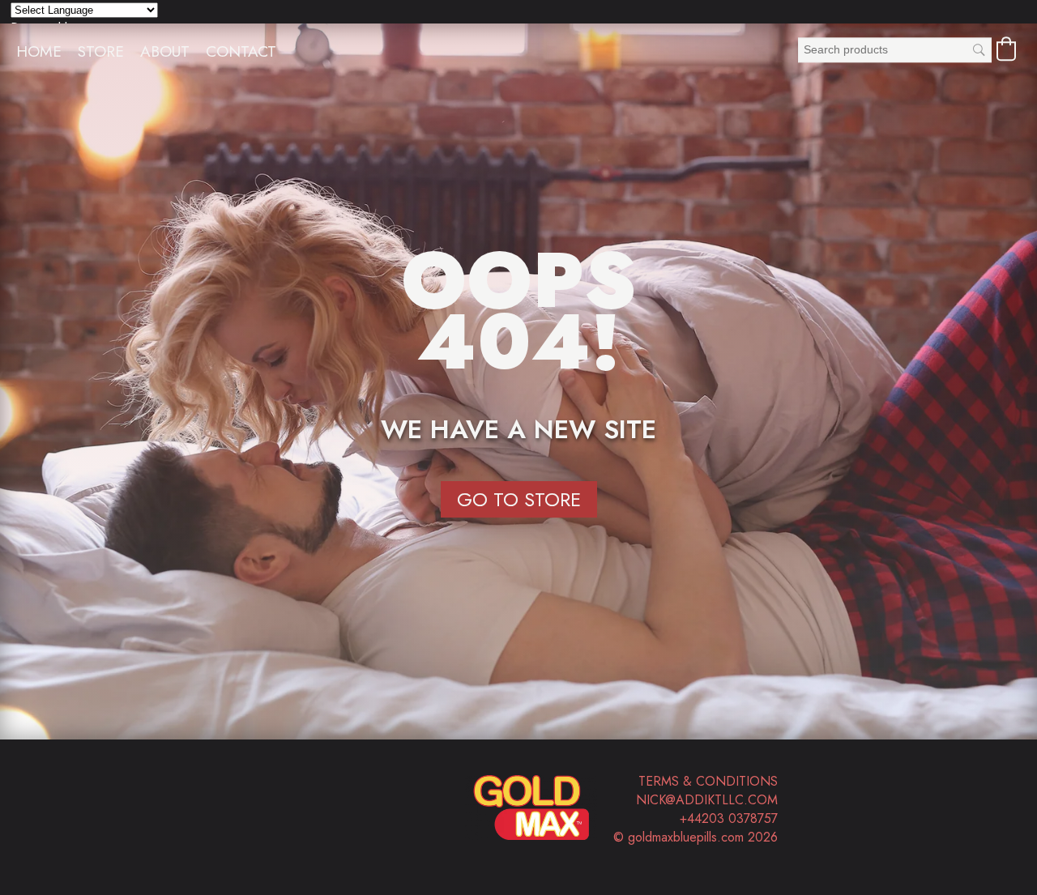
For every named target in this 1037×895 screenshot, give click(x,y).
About (165, 51)
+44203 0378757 (729, 818)
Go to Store (519, 499)
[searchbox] (895, 49)
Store (101, 51)
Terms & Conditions (708, 781)
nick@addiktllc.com (707, 800)
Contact (241, 51)
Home (39, 51)
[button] (1006, 48)
